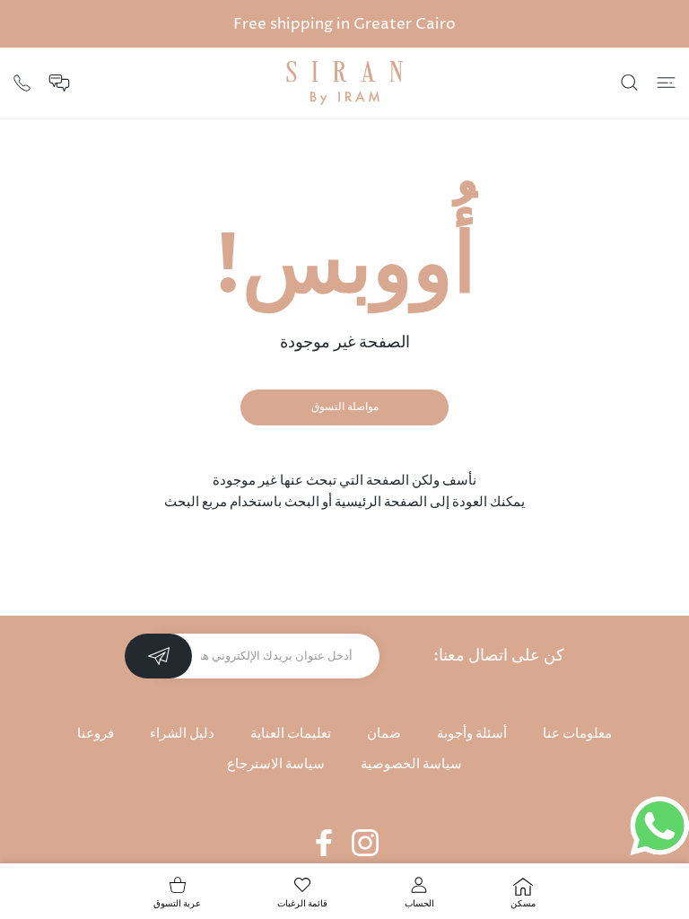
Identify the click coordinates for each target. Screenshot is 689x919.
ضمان (384, 733)
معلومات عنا (577, 733)
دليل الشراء (182, 733)
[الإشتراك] (158, 656)
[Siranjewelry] (344, 83)
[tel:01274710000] (21, 81)
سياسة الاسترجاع (276, 764)
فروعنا (95, 733)
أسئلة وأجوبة (472, 733)
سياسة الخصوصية (411, 764)
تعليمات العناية (290, 733)
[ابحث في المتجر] (629, 82)
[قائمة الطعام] (666, 82)
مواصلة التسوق (345, 407)
